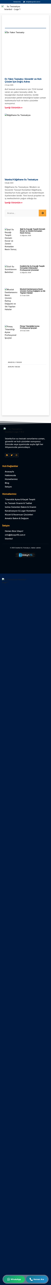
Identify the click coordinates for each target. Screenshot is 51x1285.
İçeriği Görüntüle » (13, 107)
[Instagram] (16, 455)
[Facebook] (7, 455)
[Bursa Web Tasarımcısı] (25, 557)
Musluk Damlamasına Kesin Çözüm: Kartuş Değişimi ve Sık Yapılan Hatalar (32, 291)
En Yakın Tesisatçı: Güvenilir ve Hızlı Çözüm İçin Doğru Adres (23, 80)
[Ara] (42, 213)
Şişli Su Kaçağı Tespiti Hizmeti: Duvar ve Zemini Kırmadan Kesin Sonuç (32, 231)
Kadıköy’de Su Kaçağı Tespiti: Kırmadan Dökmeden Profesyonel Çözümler (32, 268)
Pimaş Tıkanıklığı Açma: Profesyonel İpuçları (30, 327)
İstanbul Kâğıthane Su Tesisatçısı (21, 179)
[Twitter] (12, 455)
